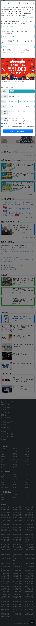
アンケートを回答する (18, 131)
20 (8, 101)
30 (12, 101)
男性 (13, 106)
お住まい (5, 91)
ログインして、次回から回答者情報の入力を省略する (18, 126)
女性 (27, 106)
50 (20, 101)
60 (24, 101)
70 (27, 101)
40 (16, 101)
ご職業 (4, 96)
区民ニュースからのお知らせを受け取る (14, 124)
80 (32, 101)
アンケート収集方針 (29, 17)
